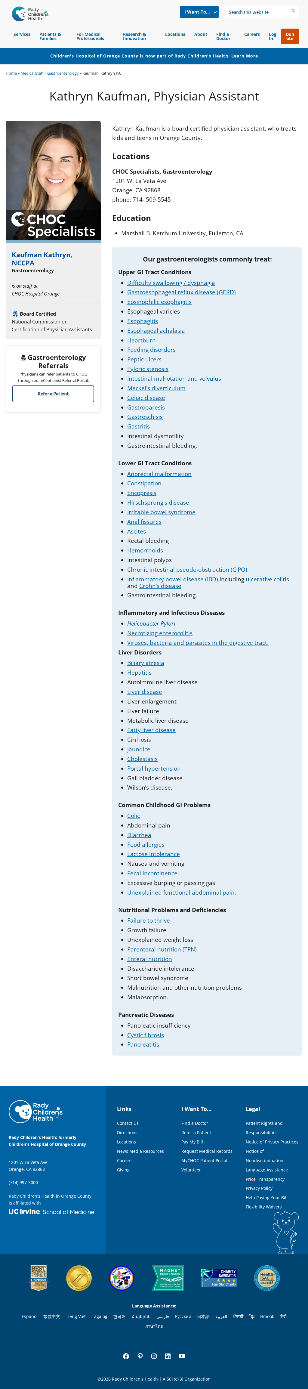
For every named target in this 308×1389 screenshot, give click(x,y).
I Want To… (197, 12)
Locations (175, 34)
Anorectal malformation (159, 474)
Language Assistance (267, 1170)
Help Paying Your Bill (267, 1197)
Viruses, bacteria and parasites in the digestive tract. (198, 643)
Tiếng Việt (76, 1316)
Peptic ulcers (144, 359)
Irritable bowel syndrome (161, 512)
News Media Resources (140, 1151)
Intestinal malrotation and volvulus (174, 378)
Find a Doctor (223, 36)
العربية (221, 1316)
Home (11, 73)
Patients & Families (50, 36)
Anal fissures (144, 522)
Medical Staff (32, 73)
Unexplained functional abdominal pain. (181, 892)
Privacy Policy (259, 1188)
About (200, 34)
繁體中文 (51, 1316)
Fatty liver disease (151, 730)
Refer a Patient (53, 394)
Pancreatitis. (144, 1044)
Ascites (136, 531)
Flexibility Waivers (264, 1207)
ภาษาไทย (154, 1326)
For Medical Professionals (90, 36)
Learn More (244, 56)
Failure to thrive (148, 920)
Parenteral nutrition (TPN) (162, 949)
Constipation (144, 483)
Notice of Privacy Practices (272, 1142)
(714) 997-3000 (23, 1182)
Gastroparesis (146, 407)
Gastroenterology (63, 73)
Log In (272, 36)
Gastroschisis (145, 417)
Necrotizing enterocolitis (159, 633)
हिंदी (283, 1316)
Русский (183, 1316)
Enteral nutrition (149, 959)
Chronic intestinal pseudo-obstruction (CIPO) (187, 570)
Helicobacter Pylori (151, 623)
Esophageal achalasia (156, 331)
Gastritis (138, 426)
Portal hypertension (154, 768)
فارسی (162, 1316)
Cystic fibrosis (145, 1035)
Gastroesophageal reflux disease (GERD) (181, 292)
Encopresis (141, 493)
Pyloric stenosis (147, 369)
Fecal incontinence (152, 873)
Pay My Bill (192, 1142)
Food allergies (146, 845)
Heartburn (141, 340)
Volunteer (191, 1170)
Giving (123, 1170)
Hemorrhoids (145, 550)
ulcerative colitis (267, 579)
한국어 (119, 1316)
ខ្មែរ (251, 1316)
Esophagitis (142, 321)
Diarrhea (139, 835)
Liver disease (144, 692)
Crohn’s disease (160, 586)
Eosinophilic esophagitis (159, 302)
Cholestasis (142, 759)
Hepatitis (139, 672)
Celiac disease (146, 398)
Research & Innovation (134, 36)
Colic (133, 816)
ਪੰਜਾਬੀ (238, 1316)
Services (22, 34)
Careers (252, 34)
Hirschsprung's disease (158, 502)
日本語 (203, 1316)
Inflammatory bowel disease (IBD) (172, 579)
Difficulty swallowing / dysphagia (171, 283)
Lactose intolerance (153, 854)
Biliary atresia (145, 663)
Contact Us (128, 1123)
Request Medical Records (207, 1151)
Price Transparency (265, 1179)
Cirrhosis (139, 740)
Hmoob (267, 1316)
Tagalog (99, 1316)
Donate (290, 36)
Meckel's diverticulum (156, 388)
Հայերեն (141, 1316)
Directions (127, 1132)
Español (30, 1316)
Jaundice (138, 749)
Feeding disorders (151, 350)
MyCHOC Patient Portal (204, 1160)
